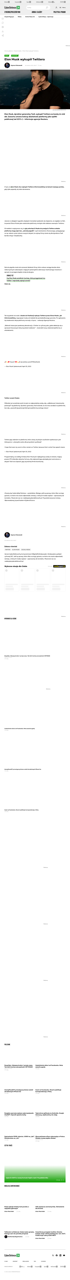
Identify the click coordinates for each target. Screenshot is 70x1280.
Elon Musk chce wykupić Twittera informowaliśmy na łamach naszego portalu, (37, 187)
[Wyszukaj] (46, 7)
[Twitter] (53, 1255)
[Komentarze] (3, 23)
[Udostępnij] (3, 36)
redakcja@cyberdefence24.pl (13, 561)
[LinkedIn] (60, 1255)
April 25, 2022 (26, 366)
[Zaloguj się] (56, 7)
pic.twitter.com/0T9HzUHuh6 (30, 362)
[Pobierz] (3, 31)
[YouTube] (64, 1255)
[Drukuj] (3, 27)
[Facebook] (56, 1255)
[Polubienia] (3, 18)
